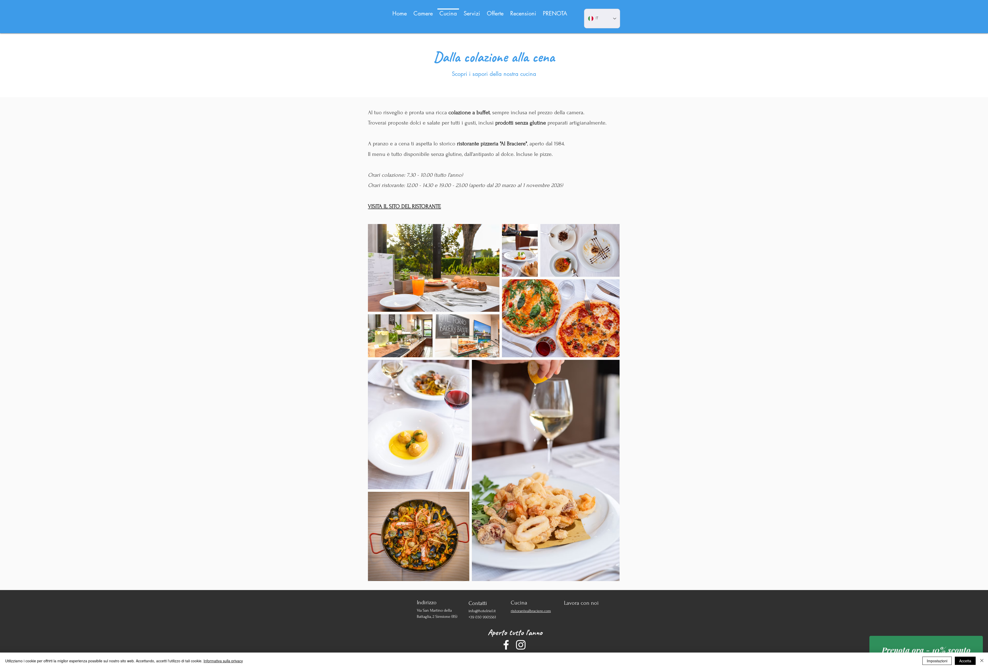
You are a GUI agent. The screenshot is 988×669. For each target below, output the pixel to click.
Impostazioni (937, 660)
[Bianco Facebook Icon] (506, 644)
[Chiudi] (982, 661)
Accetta (965, 660)
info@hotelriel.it (482, 611)
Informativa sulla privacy (223, 660)
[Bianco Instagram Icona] (520, 644)
